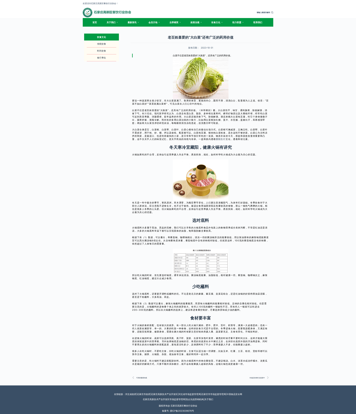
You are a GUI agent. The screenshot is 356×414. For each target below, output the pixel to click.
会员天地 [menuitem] (153, 22)
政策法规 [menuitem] (195, 22)
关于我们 (208, 399)
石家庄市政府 (143, 394)
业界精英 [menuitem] (174, 22)
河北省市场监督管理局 (189, 394)
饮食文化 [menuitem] (215, 22)
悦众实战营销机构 (195, 399)
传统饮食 (101, 43)
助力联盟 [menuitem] (236, 22)
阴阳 (218, 139)
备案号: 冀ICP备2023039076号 (178, 410)
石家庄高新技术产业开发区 (164, 394)
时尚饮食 (101, 50)
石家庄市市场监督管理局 (213, 394)
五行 (223, 139)
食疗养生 (101, 57)
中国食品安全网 (234, 394)
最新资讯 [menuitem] (132, 22)
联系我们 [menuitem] (257, 22)
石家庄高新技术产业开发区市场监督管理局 (164, 399)
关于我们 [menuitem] (111, 22)
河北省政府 (130, 394)
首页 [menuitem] (94, 22)
